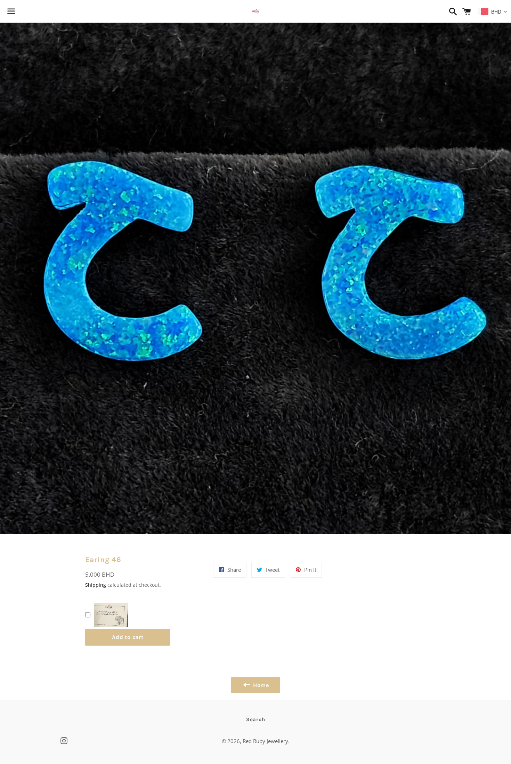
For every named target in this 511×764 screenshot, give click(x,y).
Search (255, 719)
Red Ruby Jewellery (265, 741)
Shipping (95, 585)
